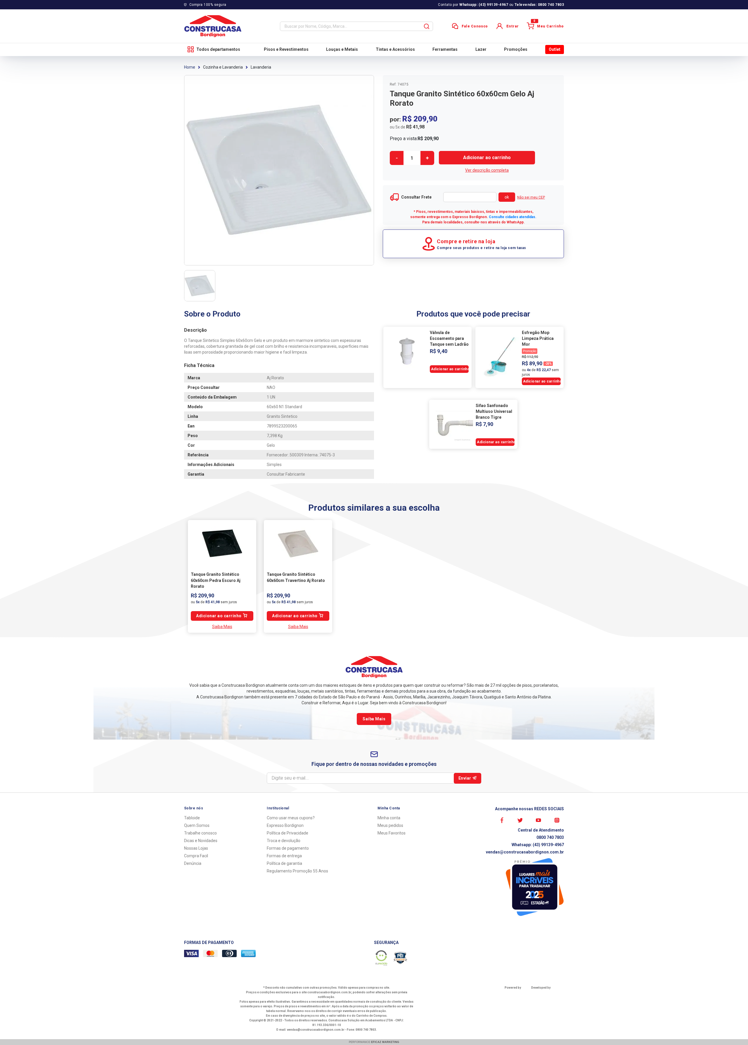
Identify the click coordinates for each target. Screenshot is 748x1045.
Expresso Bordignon (285, 825)
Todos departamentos (218, 49)
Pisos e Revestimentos (286, 49)
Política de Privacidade (287, 833)
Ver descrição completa (487, 170)
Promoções (515, 49)
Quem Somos (196, 825)
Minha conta (389, 818)
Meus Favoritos (392, 833)
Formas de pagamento (288, 848)
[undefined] (279, 170)
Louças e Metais (342, 49)
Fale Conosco (475, 26)
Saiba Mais (222, 626)
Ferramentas (445, 49)
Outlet (554, 49)
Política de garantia (284, 863)
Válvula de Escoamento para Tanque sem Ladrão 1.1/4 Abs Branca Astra (449, 338)
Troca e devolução (283, 840)
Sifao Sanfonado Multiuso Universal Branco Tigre (494, 411)
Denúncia (192, 863)
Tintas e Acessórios (395, 49)
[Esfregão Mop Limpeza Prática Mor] (498, 357)
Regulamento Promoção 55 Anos (297, 871)
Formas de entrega (284, 855)
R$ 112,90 (530, 357)
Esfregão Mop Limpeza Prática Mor (538, 338)
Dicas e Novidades (200, 840)
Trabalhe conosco (200, 833)
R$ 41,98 (415, 127)
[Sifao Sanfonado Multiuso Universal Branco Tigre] (452, 424)
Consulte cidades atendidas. (512, 217)
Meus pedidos (390, 825)
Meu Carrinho (549, 25)
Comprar (487, 157)
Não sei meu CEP (531, 197)
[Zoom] (199, 285)
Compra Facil (196, 855)
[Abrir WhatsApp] (733, 1030)
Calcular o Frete (469, 197)
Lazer (480, 49)
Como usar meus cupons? (291, 818)
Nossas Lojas (196, 848)
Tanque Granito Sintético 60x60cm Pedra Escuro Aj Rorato (215, 580)
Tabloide (192, 818)
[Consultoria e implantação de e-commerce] (544, 994)
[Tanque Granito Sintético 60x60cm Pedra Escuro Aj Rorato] (222, 543)
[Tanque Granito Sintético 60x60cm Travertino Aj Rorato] (298, 543)
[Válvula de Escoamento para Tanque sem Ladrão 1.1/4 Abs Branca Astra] (406, 351)
